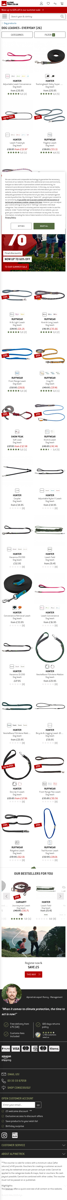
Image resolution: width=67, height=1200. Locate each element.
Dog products (10, 23)
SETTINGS (21, 226)
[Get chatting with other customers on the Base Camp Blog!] (17, 1136)
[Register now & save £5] (33, 954)
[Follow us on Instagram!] (7, 1136)
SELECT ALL (44, 226)
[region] (33, 203)
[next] (60, 896)
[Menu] (4, 16)
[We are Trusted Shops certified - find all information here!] (38, 1035)
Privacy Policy (10, 217)
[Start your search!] (62, 16)
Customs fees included (17, 1035)
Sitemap (9, 1188)
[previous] (6, 896)
